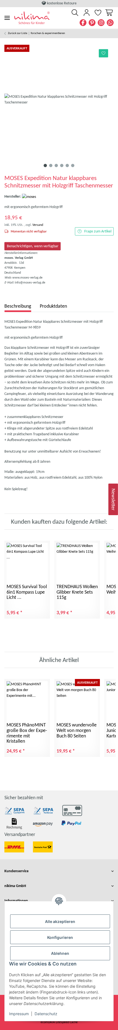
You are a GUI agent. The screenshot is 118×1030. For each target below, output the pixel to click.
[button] (75, 12)
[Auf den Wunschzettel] (103, 53)
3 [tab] (56, 165)
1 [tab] (45, 165)
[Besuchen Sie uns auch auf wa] (110, 22)
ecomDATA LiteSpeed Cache (59, 1022)
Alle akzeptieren (60, 921)
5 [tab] (67, 165)
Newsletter (113, 499)
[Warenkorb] (109, 12)
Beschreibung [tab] (17, 306)
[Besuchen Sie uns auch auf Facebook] (83, 22)
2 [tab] (50, 165)
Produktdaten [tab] (53, 306)
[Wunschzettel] (98, 12)
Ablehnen (60, 953)
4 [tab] (61, 165)
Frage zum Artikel (97, 231)
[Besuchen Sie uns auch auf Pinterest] (92, 22)
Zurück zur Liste (17, 33)
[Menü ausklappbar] (7, 17)
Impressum (19, 1013)
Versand (37, 225)
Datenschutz (46, 1013)
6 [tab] (72, 165)
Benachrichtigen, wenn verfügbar (32, 246)
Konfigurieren (60, 937)
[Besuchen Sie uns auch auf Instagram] (101, 22)
